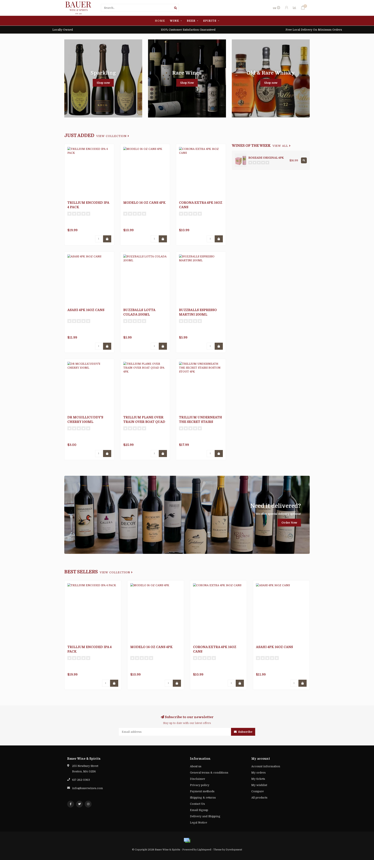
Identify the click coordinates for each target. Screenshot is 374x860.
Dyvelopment (234, 849)
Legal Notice (198, 822)
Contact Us (197, 803)
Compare (257, 791)
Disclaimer (197, 778)
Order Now (289, 522)
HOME (160, 20)
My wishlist (259, 785)
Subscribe (245, 731)
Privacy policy (199, 785)
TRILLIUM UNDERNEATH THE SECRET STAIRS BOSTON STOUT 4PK (200, 422)
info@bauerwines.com (87, 788)
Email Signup (199, 810)
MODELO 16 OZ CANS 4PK (144, 203)
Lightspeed (204, 849)
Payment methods (202, 791)
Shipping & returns (203, 797)
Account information (265, 766)
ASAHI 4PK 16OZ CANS (85, 310)
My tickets (258, 778)
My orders (258, 772)
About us (195, 766)
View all (281, 145)
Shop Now (187, 82)
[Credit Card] (187, 840)
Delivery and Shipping (205, 816)
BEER (191, 20)
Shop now (103, 82)
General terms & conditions (209, 772)
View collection (112, 136)
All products (259, 797)
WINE (174, 20)
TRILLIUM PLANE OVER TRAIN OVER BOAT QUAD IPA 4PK (144, 422)
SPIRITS (209, 20)
